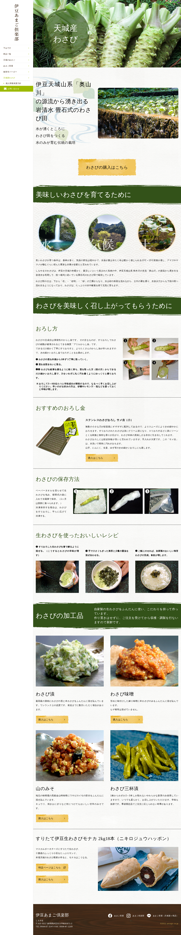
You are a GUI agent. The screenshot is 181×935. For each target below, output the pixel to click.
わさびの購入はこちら (107, 167)
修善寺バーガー (10, 72)
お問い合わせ (13, 89)
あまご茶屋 (8, 66)
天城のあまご (9, 60)
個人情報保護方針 (13, 83)
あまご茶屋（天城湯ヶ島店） (165, 916)
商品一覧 (7, 54)
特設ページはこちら (49, 867)
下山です (7, 48)
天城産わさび (9, 78)
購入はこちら (95, 458)
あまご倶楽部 (138, 916)
